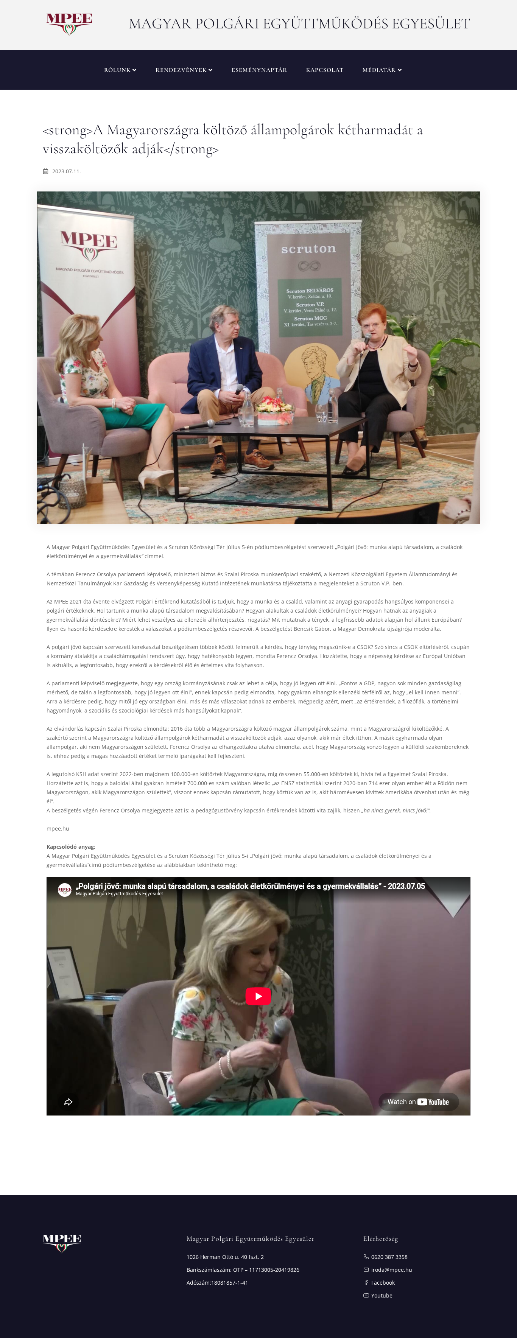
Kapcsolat (325, 70)
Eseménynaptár (259, 70)
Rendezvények (181, 70)
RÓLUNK (117, 70)
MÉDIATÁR (379, 70)
